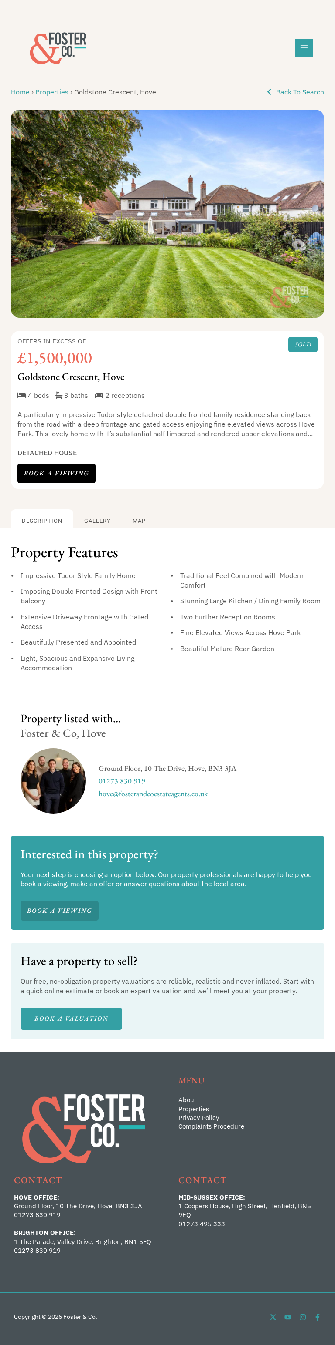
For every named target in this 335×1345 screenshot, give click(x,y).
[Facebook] (317, 1317)
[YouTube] (287, 1317)
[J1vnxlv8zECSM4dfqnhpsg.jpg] (167, 214)
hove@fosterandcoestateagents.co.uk (153, 793)
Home (20, 91)
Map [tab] (139, 521)
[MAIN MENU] (304, 48)
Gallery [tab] (97, 521)
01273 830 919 (122, 781)
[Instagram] (302, 1317)
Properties (51, 91)
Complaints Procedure (211, 1126)
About (187, 1100)
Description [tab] (42, 521)
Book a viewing (56, 473)
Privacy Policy (198, 1117)
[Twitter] (273, 1317)
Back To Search (299, 91)
